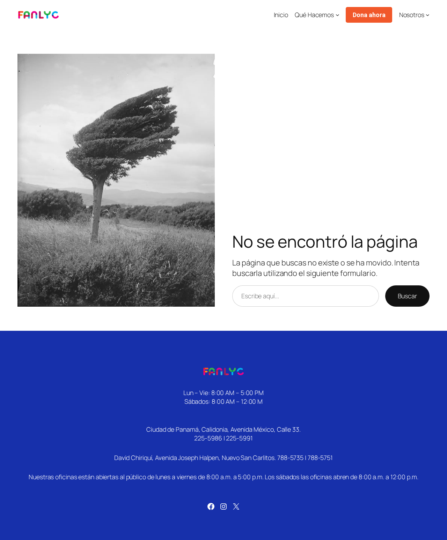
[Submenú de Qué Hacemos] (337, 15)
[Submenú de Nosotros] (428, 15)
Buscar (407, 296)
